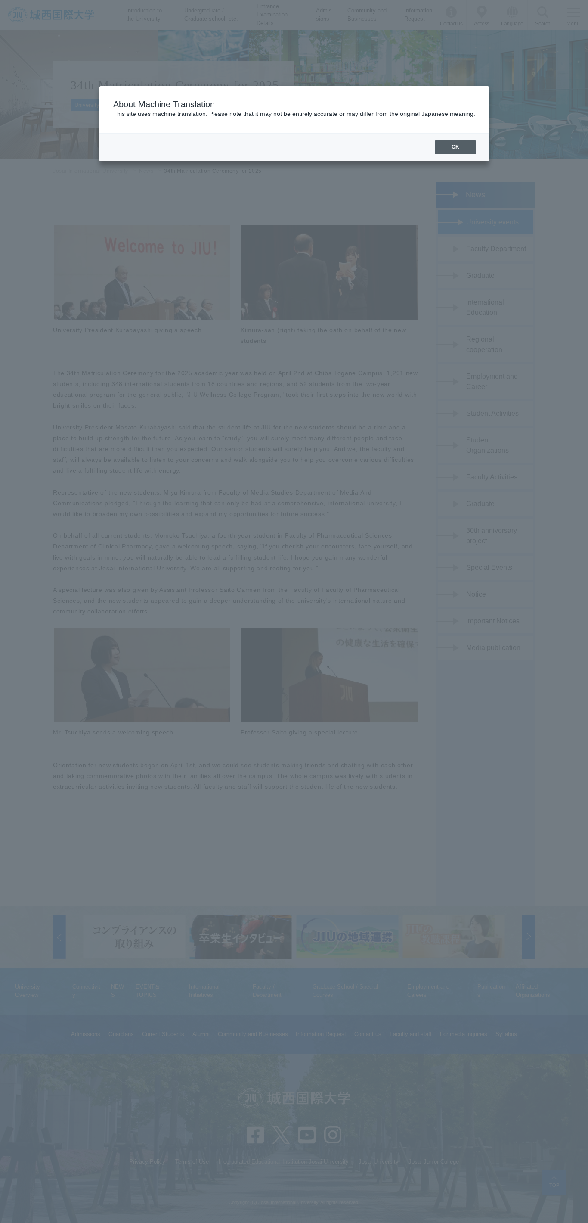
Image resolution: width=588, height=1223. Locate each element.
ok (455, 147)
